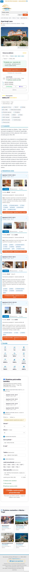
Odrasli (5, 423)
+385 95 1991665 (8, 82)
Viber (22, 86)
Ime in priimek (7, 439)
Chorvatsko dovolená (7, 565)
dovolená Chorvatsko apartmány (18, 563)
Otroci (7, 430)
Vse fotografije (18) (23, 47)
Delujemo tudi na (7, 563)
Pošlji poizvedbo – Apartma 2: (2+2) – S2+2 (15, 251)
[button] (14, 97)
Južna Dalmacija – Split (6, 17)
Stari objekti (5, 568)
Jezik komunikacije (12, 462)
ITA (18, 464)
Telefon (8, 452)
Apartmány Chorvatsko (16, 568)
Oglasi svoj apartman (17, 561)
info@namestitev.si (16, 558)
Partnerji (10, 568)
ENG (9, 464)
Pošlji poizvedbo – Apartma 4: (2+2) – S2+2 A (15, 338)
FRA (4, 467)
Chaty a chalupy (20, 566)
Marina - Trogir (16, 17)
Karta (15, 89)
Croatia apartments (12, 566)
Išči (26, 14)
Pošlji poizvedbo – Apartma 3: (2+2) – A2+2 (15, 296)
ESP (21, 464)
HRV (13, 467)
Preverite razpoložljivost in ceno (15, 70)
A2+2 (16, 56)
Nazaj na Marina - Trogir (7, 102)
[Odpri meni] (1, 1)
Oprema (6, 189)
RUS (9, 467)
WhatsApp (9, 86)
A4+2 (12, 56)
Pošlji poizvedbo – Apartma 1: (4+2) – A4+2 (15, 212)
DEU (13, 464)
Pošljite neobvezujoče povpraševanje (15, 491)
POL (17, 467)
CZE (4, 464)
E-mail (5, 446)
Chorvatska (14, 565)
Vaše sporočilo (10, 470)
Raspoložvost (14, 189)
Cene (21, 189)
